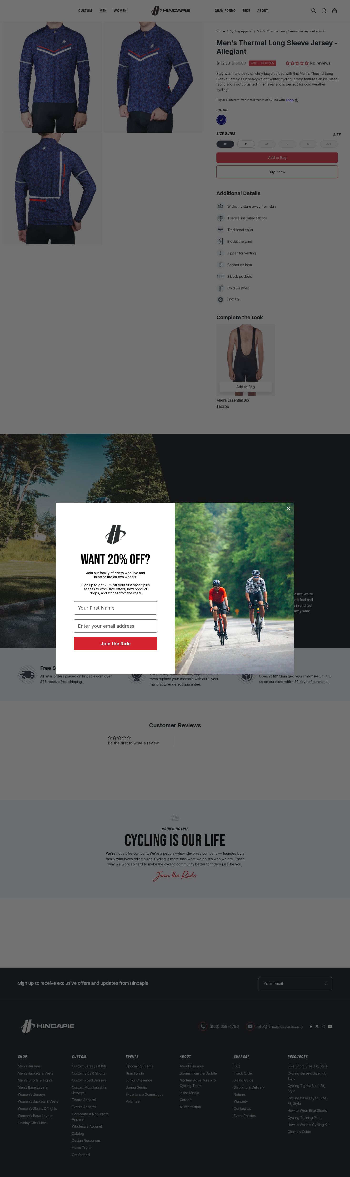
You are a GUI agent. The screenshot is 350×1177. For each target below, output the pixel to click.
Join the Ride (115, 644)
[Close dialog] (288, 508)
